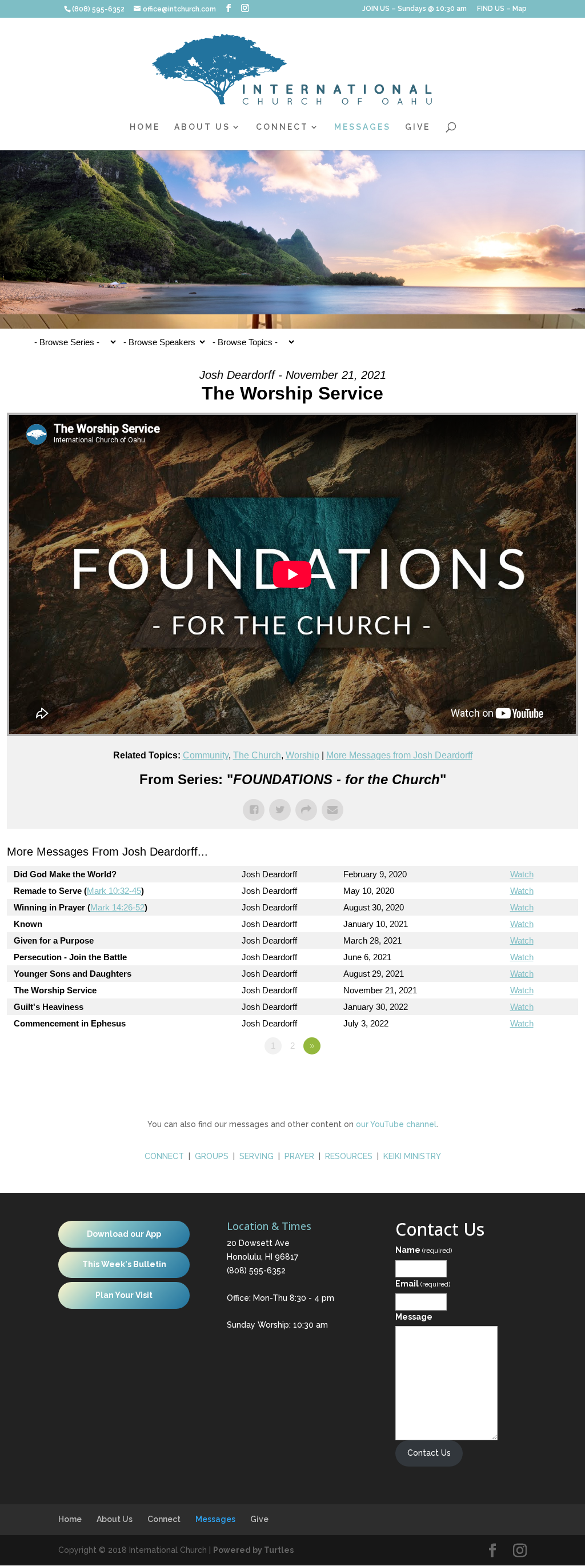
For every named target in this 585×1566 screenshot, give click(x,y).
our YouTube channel (396, 1124)
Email (422, 1283)
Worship (302, 755)
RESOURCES (348, 1156)
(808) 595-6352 (256, 1270)
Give (417, 127)
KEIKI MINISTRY (412, 1156)
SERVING (256, 1156)
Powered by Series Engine (536, 1077)
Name (423, 1250)
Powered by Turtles (253, 1550)
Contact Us (429, 1452)
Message (413, 1316)
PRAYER (300, 1156)
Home (145, 127)
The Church (257, 755)
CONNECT (164, 1156)
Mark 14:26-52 (117, 907)
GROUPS (212, 1156)
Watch (522, 874)
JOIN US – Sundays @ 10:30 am (414, 9)
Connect (282, 127)
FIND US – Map (502, 9)
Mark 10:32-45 (114, 891)
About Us (202, 127)
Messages (362, 127)
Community (206, 755)
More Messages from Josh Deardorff (399, 755)
